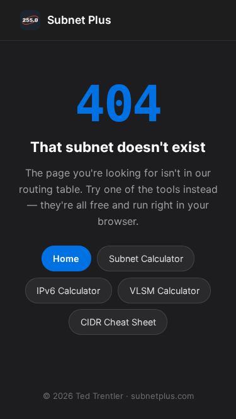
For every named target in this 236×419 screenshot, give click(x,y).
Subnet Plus (79, 19)
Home (66, 258)
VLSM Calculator (164, 290)
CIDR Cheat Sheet (118, 322)
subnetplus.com (162, 396)
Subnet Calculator (146, 258)
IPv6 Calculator (68, 290)
